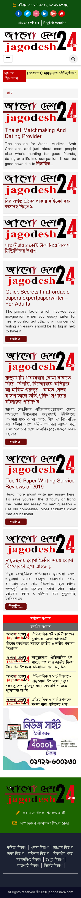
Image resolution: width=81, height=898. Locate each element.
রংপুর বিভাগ (55, 859)
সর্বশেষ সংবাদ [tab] (40, 618)
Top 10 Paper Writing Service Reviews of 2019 (40, 483)
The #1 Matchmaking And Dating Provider (35, 133)
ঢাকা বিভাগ (15, 853)
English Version (54, 23)
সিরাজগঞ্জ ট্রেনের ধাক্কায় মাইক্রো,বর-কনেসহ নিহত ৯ (37, 204)
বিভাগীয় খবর (63, 853)
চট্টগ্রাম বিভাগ (63, 847)
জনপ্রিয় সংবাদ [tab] (41, 626)
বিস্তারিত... (44, 163)
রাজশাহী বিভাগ (28, 865)
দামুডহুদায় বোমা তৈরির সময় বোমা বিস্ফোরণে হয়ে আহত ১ (39, 563)
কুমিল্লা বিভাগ (16, 847)
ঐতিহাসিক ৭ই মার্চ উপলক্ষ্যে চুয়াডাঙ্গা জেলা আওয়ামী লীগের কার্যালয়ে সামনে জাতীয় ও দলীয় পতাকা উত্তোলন (40, 641)
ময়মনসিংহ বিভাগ (28, 859)
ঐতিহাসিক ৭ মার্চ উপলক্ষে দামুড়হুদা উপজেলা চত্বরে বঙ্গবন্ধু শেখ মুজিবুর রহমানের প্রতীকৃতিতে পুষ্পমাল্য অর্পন (38, 683)
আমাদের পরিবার (28, 23)
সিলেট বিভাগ (53, 865)
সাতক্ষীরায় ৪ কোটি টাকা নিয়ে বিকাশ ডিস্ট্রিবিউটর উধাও (37, 248)
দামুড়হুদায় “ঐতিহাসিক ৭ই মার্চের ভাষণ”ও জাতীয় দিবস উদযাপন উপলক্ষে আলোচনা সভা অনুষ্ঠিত (40, 662)
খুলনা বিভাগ (40, 847)
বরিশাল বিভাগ (38, 853)
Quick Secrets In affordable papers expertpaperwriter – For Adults (37, 298)
